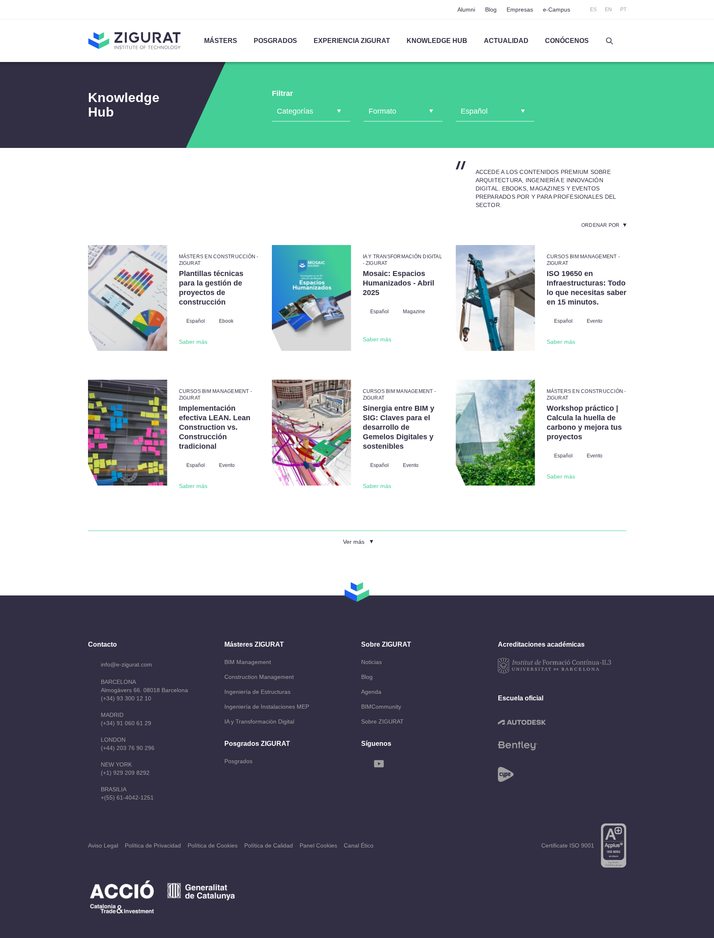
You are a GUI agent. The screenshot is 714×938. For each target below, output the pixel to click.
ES (593, 9)
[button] (609, 41)
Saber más (193, 341)
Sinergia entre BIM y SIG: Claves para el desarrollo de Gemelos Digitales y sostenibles (398, 427)
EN (608, 9)
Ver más (353, 541)
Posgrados (275, 40)
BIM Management (247, 662)
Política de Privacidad (153, 845)
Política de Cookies (213, 845)
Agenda (371, 691)
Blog (491, 9)
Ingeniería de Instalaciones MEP (266, 706)
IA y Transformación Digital (259, 721)
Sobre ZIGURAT (382, 721)
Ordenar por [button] (600, 225)
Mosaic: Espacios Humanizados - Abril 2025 (398, 283)
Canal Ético (359, 845)
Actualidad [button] (506, 40)
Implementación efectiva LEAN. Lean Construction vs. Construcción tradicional (214, 427)
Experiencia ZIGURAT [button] (352, 40)
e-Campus (556, 9)
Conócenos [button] (567, 40)
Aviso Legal (103, 845)
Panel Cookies (318, 845)
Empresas (520, 9)
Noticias (371, 662)
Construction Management (259, 677)
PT (623, 9)
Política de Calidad (268, 845)
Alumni (466, 9)
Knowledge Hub (437, 40)
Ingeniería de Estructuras (257, 691)
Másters (220, 40)
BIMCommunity (381, 706)
